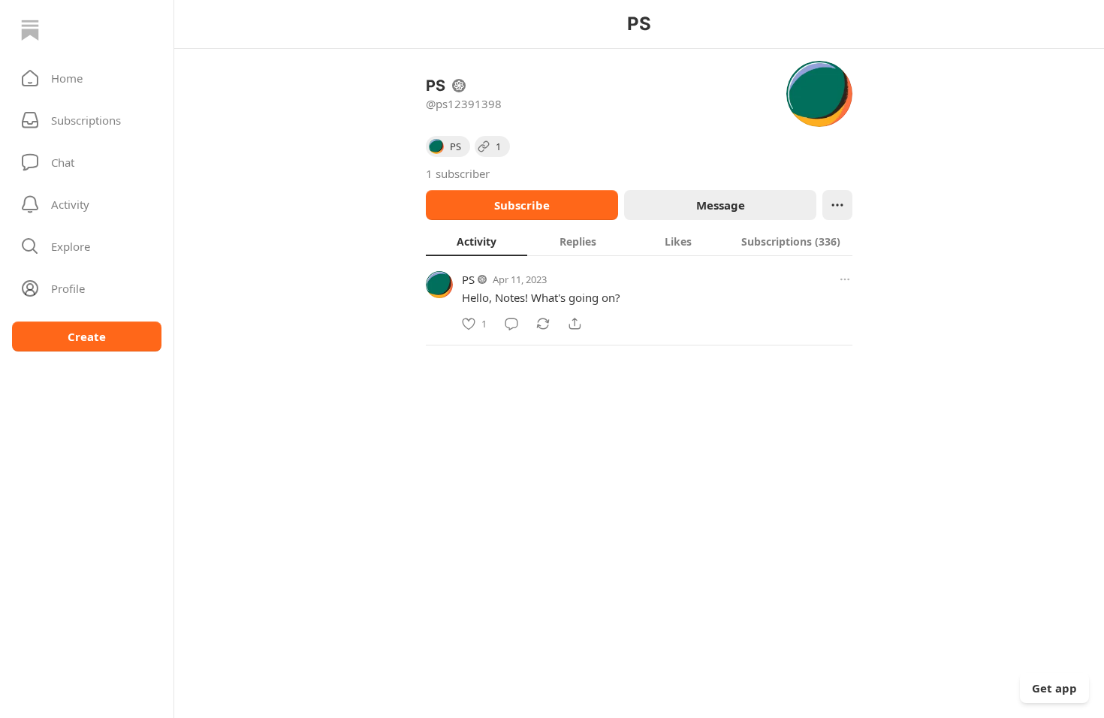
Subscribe (522, 205)
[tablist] (639, 241)
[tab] (476, 241)
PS (468, 279)
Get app (1054, 687)
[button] (86, 78)
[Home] (30, 30)
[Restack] (543, 324)
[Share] (574, 324)
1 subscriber (458, 173)
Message (720, 205)
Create (87, 336)
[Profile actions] (837, 205)
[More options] (845, 279)
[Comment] (511, 324)
